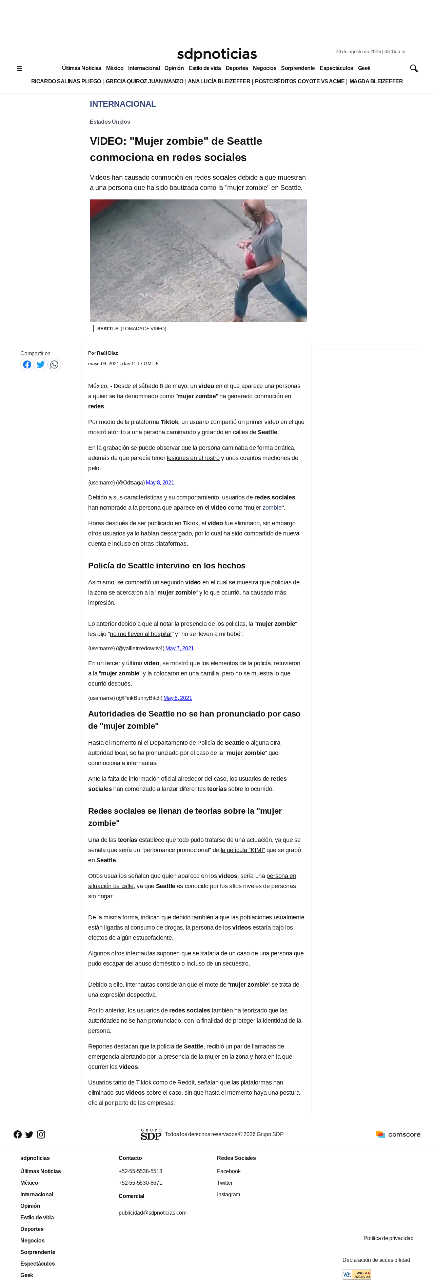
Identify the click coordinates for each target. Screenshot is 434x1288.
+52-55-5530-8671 (140, 1183)
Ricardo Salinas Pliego (66, 81)
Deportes (237, 68)
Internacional (144, 68)
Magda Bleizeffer (376, 81)
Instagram (228, 1194)
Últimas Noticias (81, 68)
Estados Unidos (110, 122)
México (114, 68)
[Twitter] (40, 364)
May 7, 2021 (179, 648)
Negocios (264, 68)
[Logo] (217, 54)
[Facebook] (27, 364)
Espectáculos (336, 68)
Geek (364, 68)
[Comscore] (398, 1134)
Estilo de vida (205, 68)
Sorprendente (298, 68)
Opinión (174, 68)
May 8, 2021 (160, 483)
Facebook (228, 1171)
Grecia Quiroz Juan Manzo (144, 81)
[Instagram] (41, 1134)
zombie (272, 507)
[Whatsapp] (54, 364)
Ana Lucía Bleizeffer (219, 81)
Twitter (225, 1183)
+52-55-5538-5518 (140, 1171)
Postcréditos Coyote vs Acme (299, 81)
